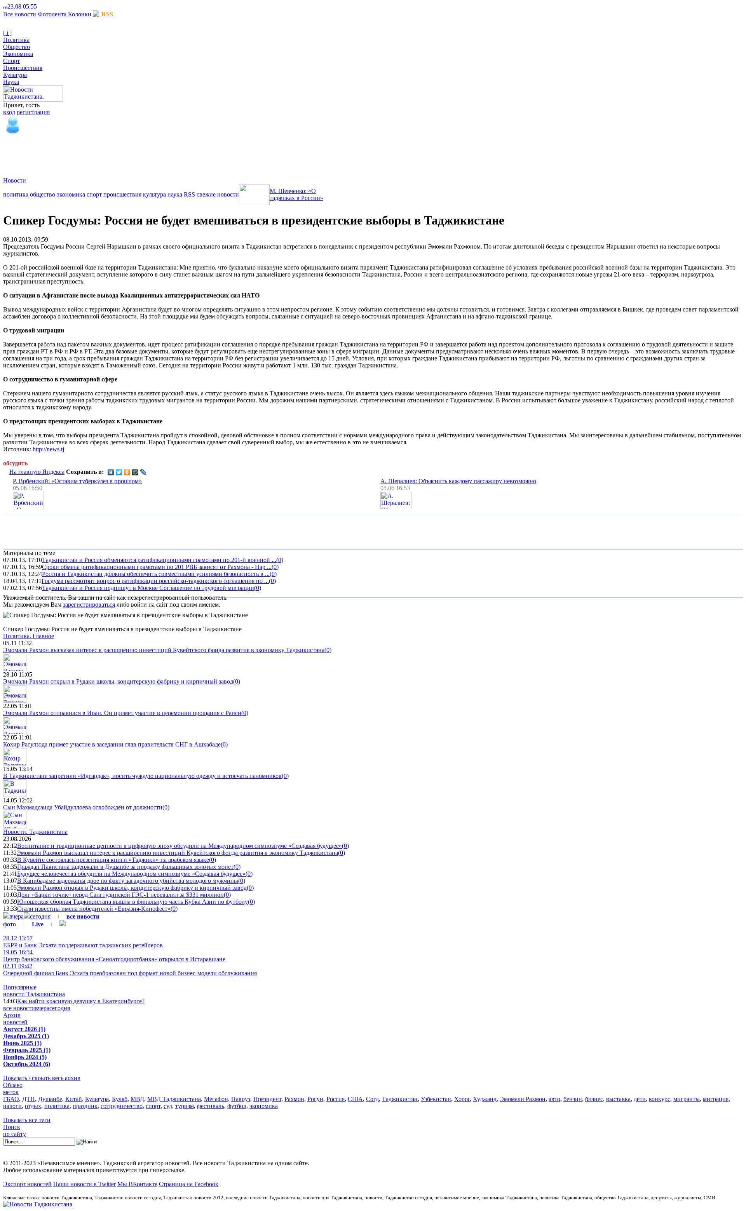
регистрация (33, 112)
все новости (19, 1008)
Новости (14, 180)
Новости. (35, 831)
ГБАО (11, 1099)
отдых (33, 1106)
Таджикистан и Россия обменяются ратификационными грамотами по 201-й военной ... (159, 560)
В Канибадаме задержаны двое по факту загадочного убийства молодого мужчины (127, 880)
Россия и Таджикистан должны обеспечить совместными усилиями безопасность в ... (156, 574)
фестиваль (210, 1106)
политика (15, 194)
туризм (184, 1106)
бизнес (594, 1099)
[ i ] (7, 33)
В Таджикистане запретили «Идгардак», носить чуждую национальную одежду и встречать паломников (142, 776)
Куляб (119, 1099)
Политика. (28, 636)
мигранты (686, 1099)
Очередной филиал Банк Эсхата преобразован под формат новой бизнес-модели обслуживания (130, 969)
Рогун (315, 1099)
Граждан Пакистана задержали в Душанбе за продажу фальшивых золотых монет (125, 866)
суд (168, 1106)
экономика (71, 194)
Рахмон (294, 1099)
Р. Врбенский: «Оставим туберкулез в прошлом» (77, 481)
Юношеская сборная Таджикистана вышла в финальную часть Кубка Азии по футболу (132, 901)
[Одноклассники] (127, 472)
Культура (15, 74)
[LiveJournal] (143, 472)
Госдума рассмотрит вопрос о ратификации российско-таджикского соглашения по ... (155, 581)
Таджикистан (400, 1099)
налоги (12, 1106)
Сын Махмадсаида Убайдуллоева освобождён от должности (82, 807)
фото (9, 924)
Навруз (240, 1099)
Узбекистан (436, 1099)
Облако (13, 1085)
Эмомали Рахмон (523, 1099)
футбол (236, 1106)
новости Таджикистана (34, 994)
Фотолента (52, 14)
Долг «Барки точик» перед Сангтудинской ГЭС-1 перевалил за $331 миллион (120, 894)
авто (554, 1099)
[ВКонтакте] (111, 472)
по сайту (14, 1134)
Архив (12, 1015)
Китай (73, 1099)
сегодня (40, 916)
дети (640, 1099)
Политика (16, 40)
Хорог (462, 1099)
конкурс (659, 1099)
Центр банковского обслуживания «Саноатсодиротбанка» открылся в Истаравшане (114, 955)
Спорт (11, 60)
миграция (716, 1099)
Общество (16, 46)
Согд (372, 1099)
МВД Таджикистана (174, 1099)
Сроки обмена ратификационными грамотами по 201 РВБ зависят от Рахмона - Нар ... (157, 567)
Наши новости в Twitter (84, 1184)
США (355, 1099)
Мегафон (216, 1099)
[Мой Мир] (135, 472)
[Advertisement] (144, 152)
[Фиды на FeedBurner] (52, 6)
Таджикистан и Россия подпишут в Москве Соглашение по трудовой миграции (148, 588)
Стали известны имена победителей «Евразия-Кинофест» (94, 908)
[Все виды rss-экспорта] (59, 6)
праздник (85, 1106)
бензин (572, 1099)
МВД (137, 1099)
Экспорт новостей (27, 1184)
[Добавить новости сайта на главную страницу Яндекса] (40, 6)
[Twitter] (119, 472)
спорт (94, 194)
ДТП (28, 1099)
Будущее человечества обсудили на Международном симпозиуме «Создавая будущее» (131, 873)
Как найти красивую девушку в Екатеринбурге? (81, 1001)
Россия (335, 1099)
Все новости (19, 14)
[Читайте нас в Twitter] (47, 6)
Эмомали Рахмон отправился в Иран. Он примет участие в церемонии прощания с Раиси (122, 713)
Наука (11, 81)
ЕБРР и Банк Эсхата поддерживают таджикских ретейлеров (83, 941)
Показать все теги (27, 1120)
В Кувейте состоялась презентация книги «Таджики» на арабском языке (113, 859)
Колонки (79, 14)
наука (174, 194)
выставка (618, 1099)
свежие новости (218, 194)
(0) (279, 560)
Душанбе (50, 1099)
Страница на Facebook (188, 1184)
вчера (16, 916)
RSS (189, 194)
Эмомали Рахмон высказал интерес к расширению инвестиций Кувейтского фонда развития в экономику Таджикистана (163, 650)
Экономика (18, 53)
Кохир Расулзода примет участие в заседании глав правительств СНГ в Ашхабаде (112, 744)
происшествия (122, 194)
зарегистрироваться (89, 604)
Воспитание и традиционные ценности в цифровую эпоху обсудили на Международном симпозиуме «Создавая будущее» (179, 845)
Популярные (20, 987)
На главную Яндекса (36, 471)
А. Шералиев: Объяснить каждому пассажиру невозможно (458, 481)
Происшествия (22, 67)
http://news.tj (48, 449)
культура (154, 194)
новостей (15, 1022)
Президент (267, 1099)
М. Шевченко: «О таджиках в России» (296, 194)
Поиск (11, 1127)
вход (9, 112)
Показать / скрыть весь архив (41, 1078)
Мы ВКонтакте (137, 1184)
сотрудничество (122, 1106)
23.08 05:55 (22, 6)
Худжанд (485, 1099)
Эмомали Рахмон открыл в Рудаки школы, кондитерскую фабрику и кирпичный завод (118, 681)
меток (11, 1092)
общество (42, 194)
